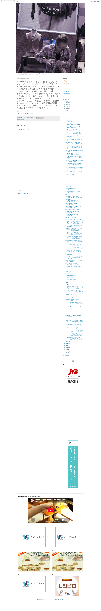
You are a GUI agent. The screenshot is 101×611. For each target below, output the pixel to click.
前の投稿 (57, 190)
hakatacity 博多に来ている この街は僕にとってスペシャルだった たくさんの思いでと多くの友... (74, 173)
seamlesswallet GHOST (70, 275)
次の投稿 (19, 190)
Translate (44, 74)
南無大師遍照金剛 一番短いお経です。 (73, 266)
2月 (66, 351)
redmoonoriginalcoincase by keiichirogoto (71, 136)
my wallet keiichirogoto (70, 314)
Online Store (67, 93)
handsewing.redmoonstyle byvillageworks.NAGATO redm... (72, 124)
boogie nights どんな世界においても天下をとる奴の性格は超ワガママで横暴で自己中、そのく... (74, 321)
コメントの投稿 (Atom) (24, 193)
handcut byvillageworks (70, 184)
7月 (66, 341)
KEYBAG (67, 284)
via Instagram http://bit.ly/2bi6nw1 (72, 209)
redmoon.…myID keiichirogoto (72, 297)
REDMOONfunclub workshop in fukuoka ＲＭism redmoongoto (74, 161)
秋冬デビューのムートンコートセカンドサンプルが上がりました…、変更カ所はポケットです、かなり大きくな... (74, 292)
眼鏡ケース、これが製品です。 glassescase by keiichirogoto (72, 264)
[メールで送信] (37, 118)
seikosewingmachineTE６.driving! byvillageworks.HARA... (72, 126)
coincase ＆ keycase (69, 277)
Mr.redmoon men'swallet (70, 279)
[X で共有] (40, 118)
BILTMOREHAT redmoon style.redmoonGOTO (70, 295)
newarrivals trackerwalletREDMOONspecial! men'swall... (72, 179)
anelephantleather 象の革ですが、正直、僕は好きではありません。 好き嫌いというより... (73, 308)
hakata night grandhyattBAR (71, 176)
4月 (66, 347)
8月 (66, 110)
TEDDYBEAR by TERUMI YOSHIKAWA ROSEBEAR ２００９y (73, 316)
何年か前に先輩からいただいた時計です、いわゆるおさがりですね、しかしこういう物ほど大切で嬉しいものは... (74, 338)
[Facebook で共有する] (41, 118)
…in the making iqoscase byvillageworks (70, 189)
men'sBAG (67, 268)
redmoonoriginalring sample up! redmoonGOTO (72, 300)
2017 (66, 99)
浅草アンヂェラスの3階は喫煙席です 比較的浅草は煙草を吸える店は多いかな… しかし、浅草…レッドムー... (73, 250)
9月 (66, 108)
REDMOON (66, 91)
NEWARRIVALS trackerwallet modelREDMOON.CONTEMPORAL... (74, 197)
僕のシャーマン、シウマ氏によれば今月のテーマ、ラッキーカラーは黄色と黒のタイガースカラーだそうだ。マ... (74, 330)
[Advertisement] (38, 177)
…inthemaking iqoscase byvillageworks (73, 186)
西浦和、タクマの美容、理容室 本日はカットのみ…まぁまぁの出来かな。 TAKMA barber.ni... (74, 257)
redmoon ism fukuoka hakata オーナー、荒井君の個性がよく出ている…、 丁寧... (74, 139)
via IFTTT (67, 194)
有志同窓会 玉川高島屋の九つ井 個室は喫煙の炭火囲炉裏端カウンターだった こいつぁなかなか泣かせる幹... (74, 229)
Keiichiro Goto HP (68, 90)
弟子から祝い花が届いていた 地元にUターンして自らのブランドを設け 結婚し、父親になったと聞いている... (74, 132)
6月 (66, 343)
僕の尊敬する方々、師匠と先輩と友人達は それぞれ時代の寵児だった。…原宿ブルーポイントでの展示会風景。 (74, 326)
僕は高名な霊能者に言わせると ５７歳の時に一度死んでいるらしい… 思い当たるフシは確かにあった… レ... (74, 169)
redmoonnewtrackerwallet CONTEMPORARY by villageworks (73, 204)
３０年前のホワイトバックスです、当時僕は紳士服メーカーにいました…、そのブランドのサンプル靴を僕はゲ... (74, 287)
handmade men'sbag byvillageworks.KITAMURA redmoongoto (71, 120)
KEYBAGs (67, 282)
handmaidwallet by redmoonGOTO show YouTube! (72, 311)
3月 (66, 349)
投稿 (66, 81)
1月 (66, 352)
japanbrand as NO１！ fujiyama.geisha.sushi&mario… (72, 154)
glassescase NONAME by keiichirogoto (73, 219)
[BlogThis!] (38, 118)
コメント (67, 83)
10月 (67, 106)
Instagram (22, 119)
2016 (66, 101)
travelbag (67, 281)
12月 (67, 102)
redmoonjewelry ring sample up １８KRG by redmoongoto (73, 207)
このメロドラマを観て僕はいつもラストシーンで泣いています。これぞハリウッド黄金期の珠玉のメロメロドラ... (74, 334)
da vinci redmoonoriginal (70, 318)
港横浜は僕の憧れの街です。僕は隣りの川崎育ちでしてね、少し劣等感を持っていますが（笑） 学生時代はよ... (74, 242)
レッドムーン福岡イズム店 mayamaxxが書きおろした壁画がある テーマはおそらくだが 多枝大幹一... (74, 147)
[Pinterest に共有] (43, 118)
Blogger (61, 599)
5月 (66, 345)
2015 (66, 355)
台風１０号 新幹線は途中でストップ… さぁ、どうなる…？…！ (73, 182)
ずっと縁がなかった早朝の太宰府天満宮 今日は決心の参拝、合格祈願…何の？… (74, 164)
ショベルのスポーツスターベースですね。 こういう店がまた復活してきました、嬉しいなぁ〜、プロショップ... (74, 233)
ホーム (38, 190)
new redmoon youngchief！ (71, 217)
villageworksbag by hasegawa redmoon (74, 129)
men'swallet (68, 269)
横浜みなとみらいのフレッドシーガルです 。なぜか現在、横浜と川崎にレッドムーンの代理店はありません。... (74, 246)
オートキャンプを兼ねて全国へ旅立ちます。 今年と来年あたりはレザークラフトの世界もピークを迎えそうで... (74, 304)
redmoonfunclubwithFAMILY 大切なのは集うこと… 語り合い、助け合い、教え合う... (73, 143)
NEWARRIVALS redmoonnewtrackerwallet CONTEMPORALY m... (71, 200)
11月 (67, 104)
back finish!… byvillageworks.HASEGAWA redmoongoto (72, 113)
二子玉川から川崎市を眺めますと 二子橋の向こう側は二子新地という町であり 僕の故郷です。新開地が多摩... (74, 222)
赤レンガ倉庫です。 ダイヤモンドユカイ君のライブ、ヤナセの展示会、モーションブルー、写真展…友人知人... (74, 237)
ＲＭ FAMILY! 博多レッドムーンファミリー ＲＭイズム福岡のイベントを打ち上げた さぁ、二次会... (74, 157)
